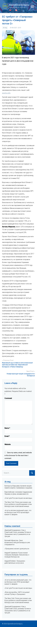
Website (8, 444)
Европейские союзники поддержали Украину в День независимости (18, 493)
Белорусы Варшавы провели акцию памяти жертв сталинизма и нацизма (18, 487)
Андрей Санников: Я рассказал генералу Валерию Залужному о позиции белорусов (17, 555)
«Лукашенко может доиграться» (17, 549)
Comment (8, 398)
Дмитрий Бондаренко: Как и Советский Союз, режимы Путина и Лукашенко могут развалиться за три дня (18, 533)
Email (7, 436)
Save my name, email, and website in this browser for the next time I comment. (18, 455)
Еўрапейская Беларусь (19, 5)
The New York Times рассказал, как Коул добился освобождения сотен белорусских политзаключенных (18, 504)
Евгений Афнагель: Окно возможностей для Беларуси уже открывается (17, 542)
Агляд (5, 28)
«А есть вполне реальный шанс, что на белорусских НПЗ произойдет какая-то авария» (18, 512)
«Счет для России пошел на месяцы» (18, 498)
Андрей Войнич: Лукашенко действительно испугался (15, 562)
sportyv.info (6, 93)
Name (7, 428)
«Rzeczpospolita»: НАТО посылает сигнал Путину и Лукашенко (17, 593)
